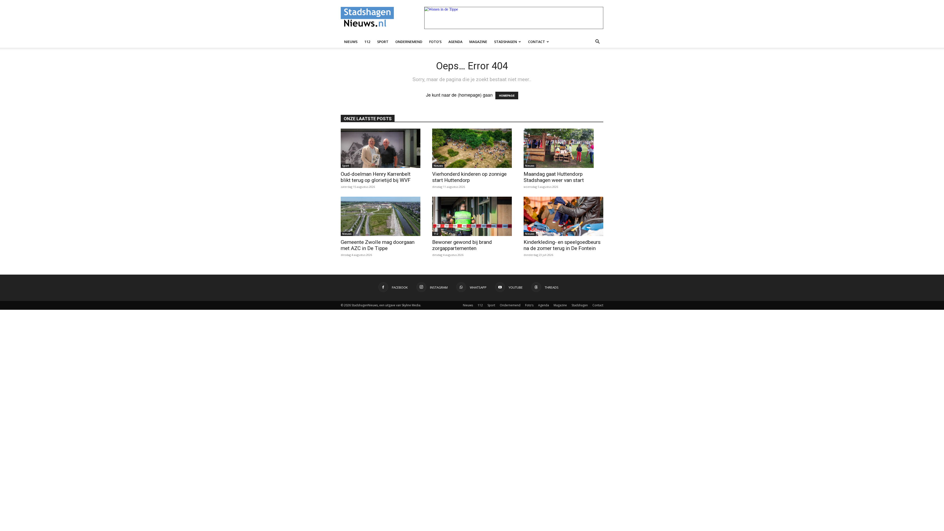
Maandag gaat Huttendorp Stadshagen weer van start (554, 177)
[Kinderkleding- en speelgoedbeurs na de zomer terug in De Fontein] (563, 216)
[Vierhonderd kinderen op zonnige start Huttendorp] (472, 148)
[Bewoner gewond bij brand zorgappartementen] (472, 216)
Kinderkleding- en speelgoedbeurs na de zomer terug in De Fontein (562, 245)
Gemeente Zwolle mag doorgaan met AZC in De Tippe (377, 245)
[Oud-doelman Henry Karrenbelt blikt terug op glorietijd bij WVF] (380, 148)
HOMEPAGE (507, 95)
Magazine (478, 41)
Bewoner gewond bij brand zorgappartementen (462, 245)
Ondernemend (408, 41)
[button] (597, 42)
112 (367, 41)
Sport (382, 41)
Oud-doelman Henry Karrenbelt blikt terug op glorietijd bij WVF (376, 177)
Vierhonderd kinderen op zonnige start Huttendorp (469, 177)
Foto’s (435, 41)
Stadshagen (505, 41)
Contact (536, 41)
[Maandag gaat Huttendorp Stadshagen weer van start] (563, 148)
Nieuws (350, 41)
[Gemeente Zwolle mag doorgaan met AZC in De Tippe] (380, 216)
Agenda (455, 41)
